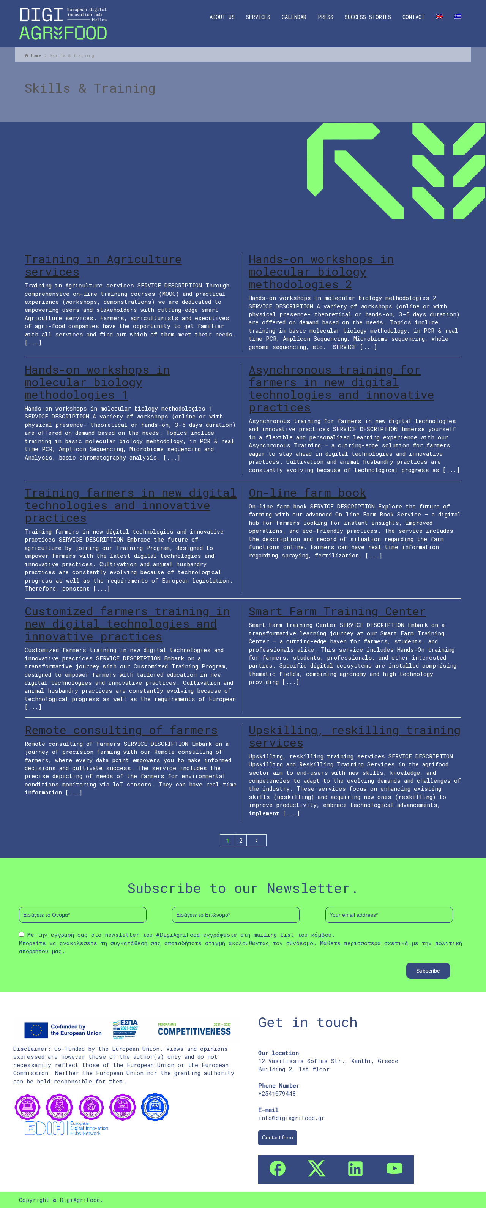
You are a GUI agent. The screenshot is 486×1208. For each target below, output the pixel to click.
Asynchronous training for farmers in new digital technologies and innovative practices (341, 388)
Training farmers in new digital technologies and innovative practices (131, 505)
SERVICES (258, 17)
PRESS (325, 17)
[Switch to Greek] (458, 17)
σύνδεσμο (299, 943)
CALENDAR (294, 17)
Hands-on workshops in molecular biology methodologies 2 (321, 271)
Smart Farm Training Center (337, 610)
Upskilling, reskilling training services (355, 736)
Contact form (277, 1137)
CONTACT (413, 17)
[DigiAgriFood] (63, 23)
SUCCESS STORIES (368, 17)
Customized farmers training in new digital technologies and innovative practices (127, 623)
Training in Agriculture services (103, 265)
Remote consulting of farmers (121, 729)
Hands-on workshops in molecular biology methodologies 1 (97, 382)
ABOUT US (222, 17)
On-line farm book (307, 492)
